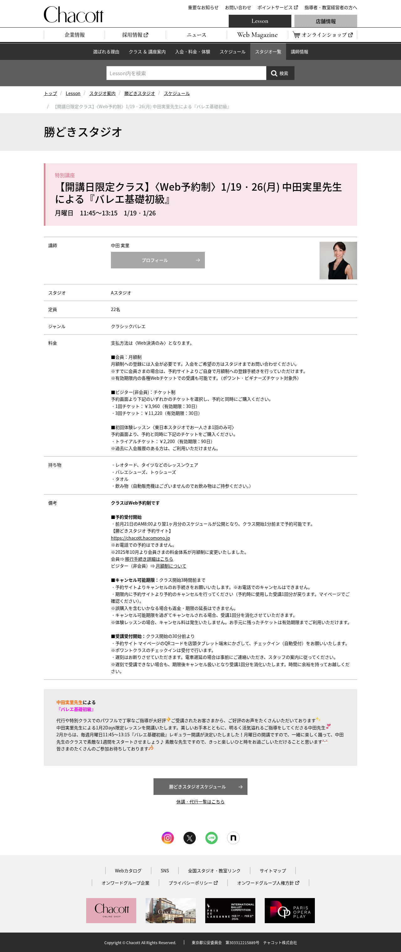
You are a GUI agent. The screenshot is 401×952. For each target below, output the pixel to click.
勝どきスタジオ (139, 93)
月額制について (171, 566)
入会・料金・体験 (192, 51)
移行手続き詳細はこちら (149, 559)
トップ (50, 93)
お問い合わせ (238, 7)
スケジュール (233, 51)
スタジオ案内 (102, 93)
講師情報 (299, 51)
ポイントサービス (275, 7)
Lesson (260, 21)
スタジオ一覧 (268, 51)
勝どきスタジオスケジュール (197, 786)
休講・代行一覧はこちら (200, 801)
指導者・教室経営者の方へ (331, 7)
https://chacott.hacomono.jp (140, 538)
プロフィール (155, 260)
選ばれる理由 (106, 51)
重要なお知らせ (203, 7)
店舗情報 (326, 21)
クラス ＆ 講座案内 (147, 51)
